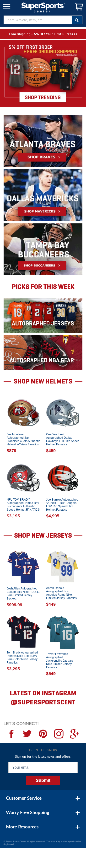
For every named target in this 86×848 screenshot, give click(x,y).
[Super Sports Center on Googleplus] (74, 734)
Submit (43, 780)
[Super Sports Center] (43, 7)
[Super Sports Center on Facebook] (11, 734)
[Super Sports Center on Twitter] (27, 734)
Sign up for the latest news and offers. (43, 756)
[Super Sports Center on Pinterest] (43, 734)
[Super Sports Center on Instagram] (59, 734)
